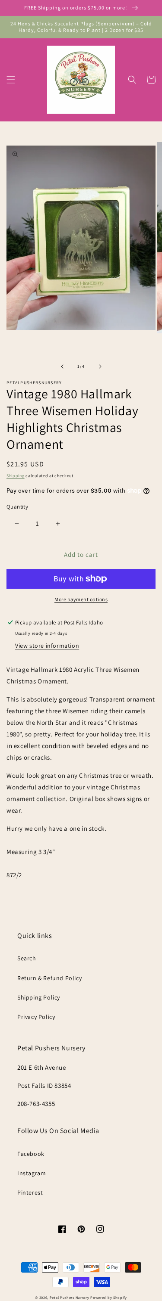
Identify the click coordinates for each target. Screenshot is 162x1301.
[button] (10, 79)
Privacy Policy (36, 1017)
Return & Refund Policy (49, 978)
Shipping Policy (38, 997)
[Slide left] (62, 366)
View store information (47, 645)
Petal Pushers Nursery (69, 1297)
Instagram (31, 1173)
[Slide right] (100, 366)
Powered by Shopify (108, 1297)
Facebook (30, 1154)
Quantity (17, 506)
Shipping (15, 475)
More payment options (81, 599)
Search (26, 958)
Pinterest (30, 1192)
